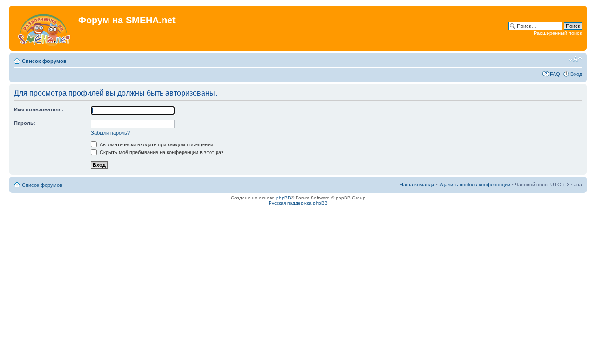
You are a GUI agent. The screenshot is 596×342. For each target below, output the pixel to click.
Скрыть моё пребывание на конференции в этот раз (161, 152)
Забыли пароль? (110, 133)
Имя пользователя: (38, 109)
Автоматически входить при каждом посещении (155, 144)
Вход (576, 74)
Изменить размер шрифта (575, 59)
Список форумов (44, 61)
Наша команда (417, 184)
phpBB (283, 197)
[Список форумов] (45, 28)
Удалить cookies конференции (474, 184)
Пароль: (24, 123)
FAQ (555, 74)
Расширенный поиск (558, 33)
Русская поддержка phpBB (298, 202)
